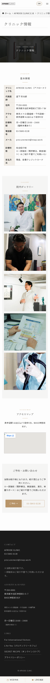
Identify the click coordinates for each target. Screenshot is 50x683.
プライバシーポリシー (14, 657)
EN (39, 4)
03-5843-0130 (22, 131)
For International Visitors (17, 639)
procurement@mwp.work (29, 139)
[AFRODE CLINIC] (13, 3)
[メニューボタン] (47, 3)
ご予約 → (13, 503)
